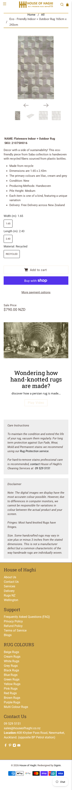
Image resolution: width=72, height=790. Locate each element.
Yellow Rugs (12, 684)
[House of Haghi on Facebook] (5, 746)
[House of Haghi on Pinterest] (10, 746)
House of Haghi (27, 765)
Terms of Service (15, 630)
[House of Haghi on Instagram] (14, 746)
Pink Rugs (10, 688)
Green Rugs (11, 679)
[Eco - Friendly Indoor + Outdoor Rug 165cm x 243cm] (36, 68)
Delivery (9, 591)
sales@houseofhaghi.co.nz (22, 728)
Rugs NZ (10, 595)
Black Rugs (11, 670)
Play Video (36, 403)
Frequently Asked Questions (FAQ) (27, 617)
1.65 (8, 223)
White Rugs (11, 661)
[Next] (46, 105)
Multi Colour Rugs (16, 707)
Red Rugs (10, 693)
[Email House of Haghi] (19, 746)
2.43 (8, 238)
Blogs (8, 635)
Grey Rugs (11, 666)
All (43, 14)
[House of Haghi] (36, 4)
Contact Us (11, 582)
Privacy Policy (13, 621)
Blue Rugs (10, 675)
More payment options (36, 292)
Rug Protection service (34, 451)
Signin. (57, 765)
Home (31, 14)
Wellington (11, 600)
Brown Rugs (12, 698)
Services (9, 586)
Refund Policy (13, 626)
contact (35, 464)
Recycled (12, 254)
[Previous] (26, 105)
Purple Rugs (12, 702)
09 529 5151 (42, 468)
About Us (10, 577)
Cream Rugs (12, 656)
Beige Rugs (11, 652)
